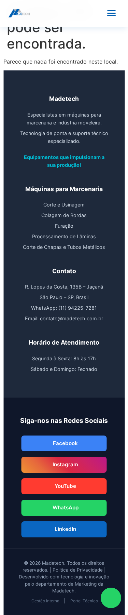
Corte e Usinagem (64, 205)
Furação (64, 226)
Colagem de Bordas (64, 215)
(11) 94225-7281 (77, 308)
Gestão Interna (45, 600)
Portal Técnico (84, 600)
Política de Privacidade (78, 570)
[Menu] (111, 13)
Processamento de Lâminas (64, 236)
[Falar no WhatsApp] (111, 598)
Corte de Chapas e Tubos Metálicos (64, 247)
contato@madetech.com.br (71, 318)
